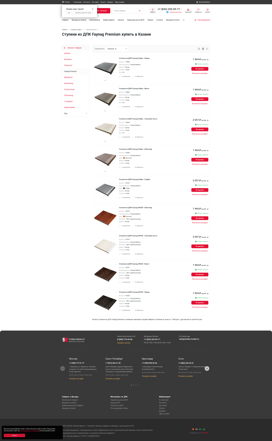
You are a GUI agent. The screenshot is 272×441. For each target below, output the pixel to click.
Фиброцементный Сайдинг (72, 405)
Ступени (159, 20)
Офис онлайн (119, 2)
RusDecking (68, 83)
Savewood (68, 65)
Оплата (103, 2)
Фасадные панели (79, 20)
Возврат (110, 2)
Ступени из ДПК (76, 29)
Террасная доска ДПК (135, 20)
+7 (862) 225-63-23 (185, 363)
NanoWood (68, 77)
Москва (73, 358)
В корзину (200, 69)
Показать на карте (76, 379)
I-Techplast (68, 101)
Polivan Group (69, 89)
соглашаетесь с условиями (29, 431)
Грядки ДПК (115, 403)
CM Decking (68, 95)
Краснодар (147, 358)
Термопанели (94, 20)
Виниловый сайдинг (70, 400)
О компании (77, 2)
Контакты (86, 2)
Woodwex (68, 59)
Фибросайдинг (109, 20)
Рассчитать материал (200, 73)
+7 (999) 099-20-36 (149, 363)
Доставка (95, 2)
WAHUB (205, 433)
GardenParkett (69, 107)
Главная (64, 29)
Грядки (150, 20)
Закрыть (267, 439)
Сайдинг (65, 20)
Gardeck (67, 53)
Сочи (180, 358)
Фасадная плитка (172, 20)
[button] (207, 368)
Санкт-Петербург (114, 358)
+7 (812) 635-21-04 (113, 363)
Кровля (121, 20)
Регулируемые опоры (119, 408)
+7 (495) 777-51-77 (76, 363)
